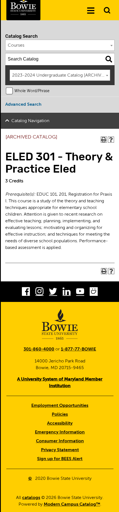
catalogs (31, 498)
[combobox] (60, 45)
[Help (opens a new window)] (111, 140)
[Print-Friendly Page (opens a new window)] (104, 140)
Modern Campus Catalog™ (72, 504)
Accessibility (60, 423)
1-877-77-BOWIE (78, 349)
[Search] (109, 59)
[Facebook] (26, 293)
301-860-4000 (39, 349)
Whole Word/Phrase (32, 91)
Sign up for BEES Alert (59, 459)
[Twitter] (53, 293)
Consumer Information (60, 441)
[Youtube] (80, 293)
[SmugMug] (94, 293)
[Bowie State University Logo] (60, 324)
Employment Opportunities (59, 405)
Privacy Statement (60, 450)
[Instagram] (39, 293)
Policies (60, 414)
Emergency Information (60, 432)
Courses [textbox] (16, 45)
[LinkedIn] (67, 293)
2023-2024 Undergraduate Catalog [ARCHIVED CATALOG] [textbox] (61, 75)
